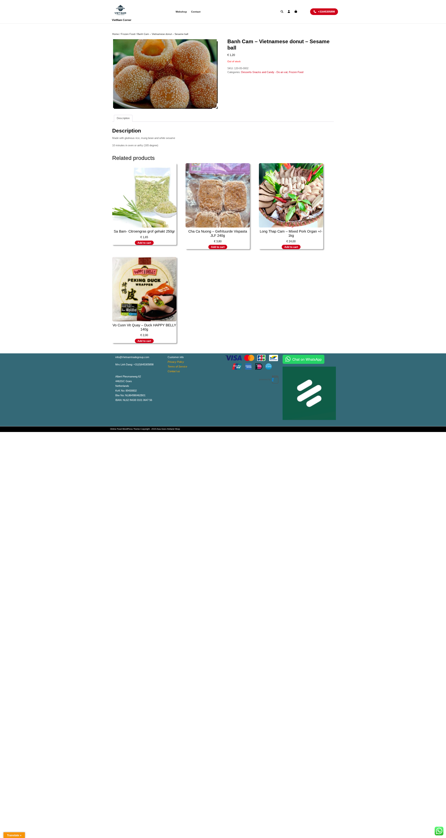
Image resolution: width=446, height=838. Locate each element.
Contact (196, 11)
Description (123, 118)
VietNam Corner (121, 19)
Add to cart (144, 242)
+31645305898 (328, 11)
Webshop (181, 11)
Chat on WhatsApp (307, 359)
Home (115, 34)
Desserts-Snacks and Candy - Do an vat (264, 72)
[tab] (123, 118)
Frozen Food (128, 34)
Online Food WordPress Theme (125, 429)
